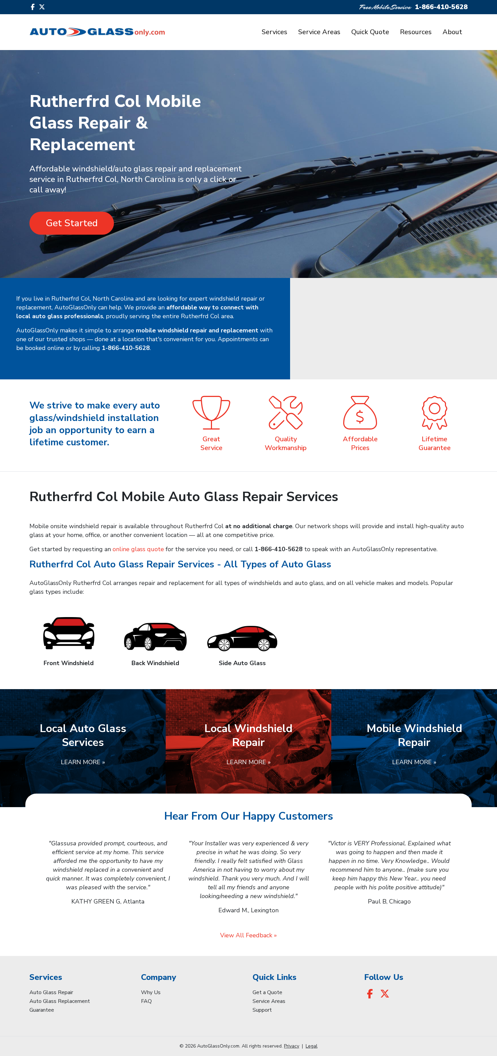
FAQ (146, 1001)
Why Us (151, 992)
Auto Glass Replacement (59, 1001)
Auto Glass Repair (51, 992)
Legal (311, 1046)
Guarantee (41, 1010)
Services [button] (274, 32)
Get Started (72, 223)
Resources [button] (416, 32)
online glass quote (138, 549)
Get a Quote (267, 992)
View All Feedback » (248, 935)
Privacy (291, 1046)
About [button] (452, 32)
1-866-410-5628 (441, 6)
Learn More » (83, 762)
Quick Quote (370, 32)
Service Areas (319, 32)
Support (262, 1010)
